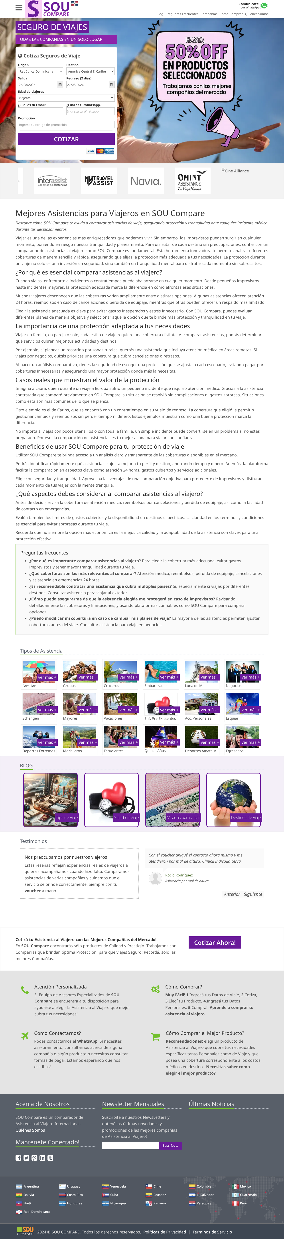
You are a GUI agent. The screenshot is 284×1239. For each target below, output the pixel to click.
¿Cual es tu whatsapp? (83, 105)
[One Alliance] (245, 181)
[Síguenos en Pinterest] (35, 1157)
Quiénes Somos (256, 14)
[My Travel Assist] (104, 181)
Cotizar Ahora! (215, 942)
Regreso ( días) (78, 78)
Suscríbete (170, 1145)
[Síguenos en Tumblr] (50, 1157)
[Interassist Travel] (57, 181)
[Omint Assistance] (198, 181)
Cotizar (66, 139)
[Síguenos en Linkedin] (42, 1157)
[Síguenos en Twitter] (27, 1157)
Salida (23, 78)
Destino (72, 65)
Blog (159, 14)
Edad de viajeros (31, 91)
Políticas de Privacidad (164, 1232)
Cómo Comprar (231, 14)
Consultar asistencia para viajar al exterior (87, 592)
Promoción (26, 118)
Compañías (209, 14)
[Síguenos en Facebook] (19, 1157)
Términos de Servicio (212, 1232)
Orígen (23, 65)
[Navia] (151, 181)
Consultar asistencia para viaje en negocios (121, 624)
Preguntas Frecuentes (182, 14)
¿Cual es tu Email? (32, 105)
